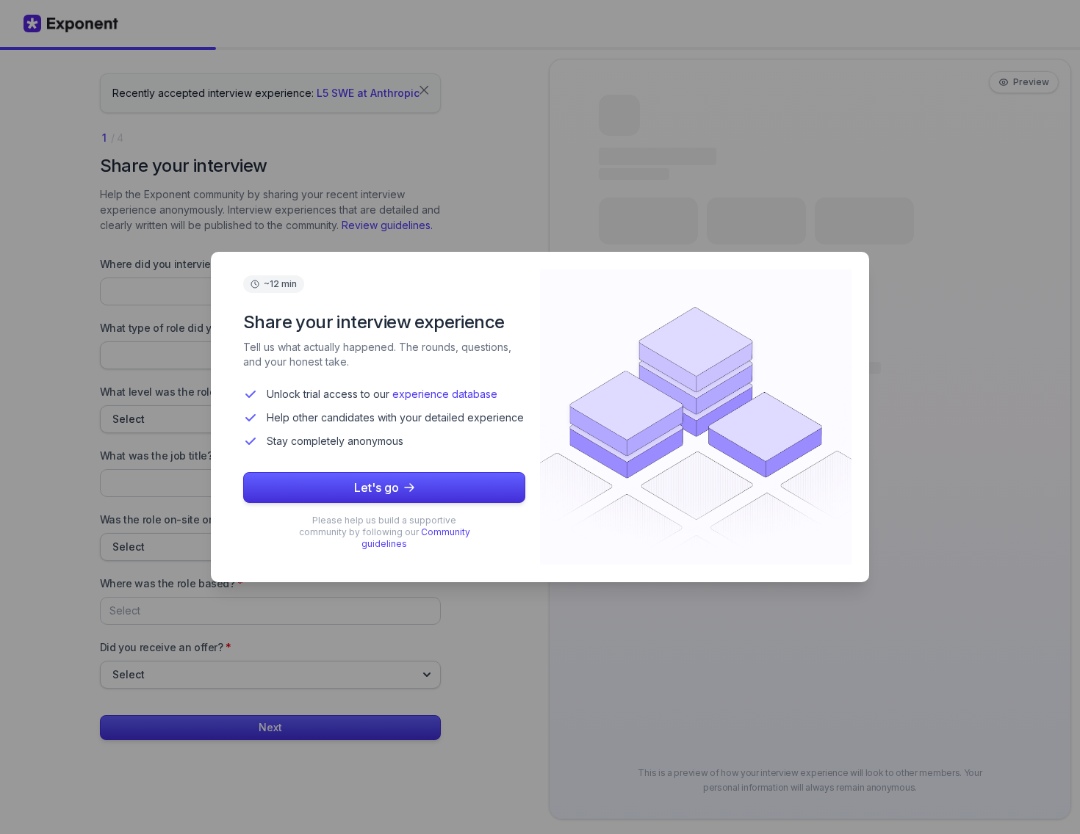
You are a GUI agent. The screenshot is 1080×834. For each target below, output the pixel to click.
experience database (444, 394)
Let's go (376, 487)
